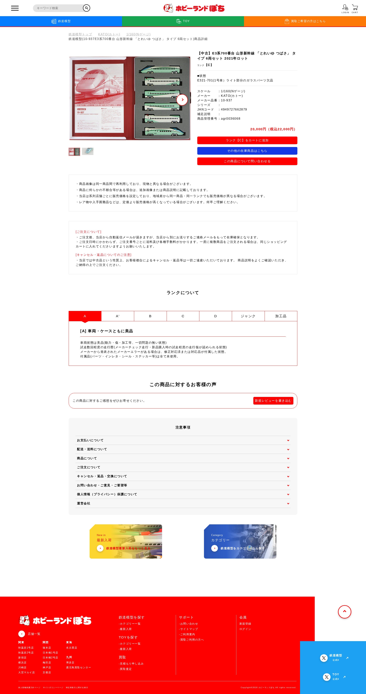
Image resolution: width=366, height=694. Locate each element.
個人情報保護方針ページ (29, 687)
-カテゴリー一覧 (130, 623)
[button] (182, 100)
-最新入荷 (125, 628)
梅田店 (47, 662)
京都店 (47, 672)
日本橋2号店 (50, 657)
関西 (46, 642)
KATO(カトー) (109, 34)
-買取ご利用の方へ (191, 639)
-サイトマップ (188, 628)
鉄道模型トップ (80, 34)
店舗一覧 (34, 633)
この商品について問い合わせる (247, 161)
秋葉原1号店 (26, 647)
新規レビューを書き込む (273, 400)
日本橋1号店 (50, 652)
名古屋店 (71, 647)
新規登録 (245, 623)
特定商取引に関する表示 (77, 687)
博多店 (70, 662)
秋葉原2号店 (26, 652)
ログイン (245, 628)
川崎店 (22, 667)
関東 (21, 642)
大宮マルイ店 (26, 672)
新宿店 (22, 657)
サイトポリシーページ (53, 687)
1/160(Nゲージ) (138, 34)
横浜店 (22, 662)
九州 (69, 657)
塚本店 (47, 647)
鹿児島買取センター (78, 667)
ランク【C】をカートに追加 (247, 140)
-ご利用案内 (187, 634)
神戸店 (47, 667)
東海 (69, 642)
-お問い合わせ (188, 623)
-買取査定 (125, 668)
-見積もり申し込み (131, 663)
